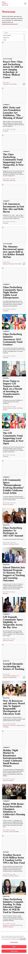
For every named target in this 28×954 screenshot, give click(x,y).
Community (5, 84)
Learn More (22, 939)
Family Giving (12, 180)
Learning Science (12, 677)
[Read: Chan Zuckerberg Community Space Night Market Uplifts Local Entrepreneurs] (14, 289)
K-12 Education (12, 725)
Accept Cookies (14, 951)
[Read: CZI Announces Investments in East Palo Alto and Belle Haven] (14, 204)
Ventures (5, 409)
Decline (14, 946)
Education (9, 408)
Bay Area (5, 263)
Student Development (8, 926)
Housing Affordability (14, 831)
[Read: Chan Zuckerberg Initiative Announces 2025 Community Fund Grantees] (14, 336)
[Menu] (25, 4)
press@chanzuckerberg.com (10, 24)
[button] (14, 35)
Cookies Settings (14, 942)
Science (14, 408)
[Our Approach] (5, 3)
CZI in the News (12, 84)
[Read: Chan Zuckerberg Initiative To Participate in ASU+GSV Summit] (14, 527)
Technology (19, 408)
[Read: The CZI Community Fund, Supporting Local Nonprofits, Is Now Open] (14, 435)
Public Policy (19, 925)
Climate (5, 408)
